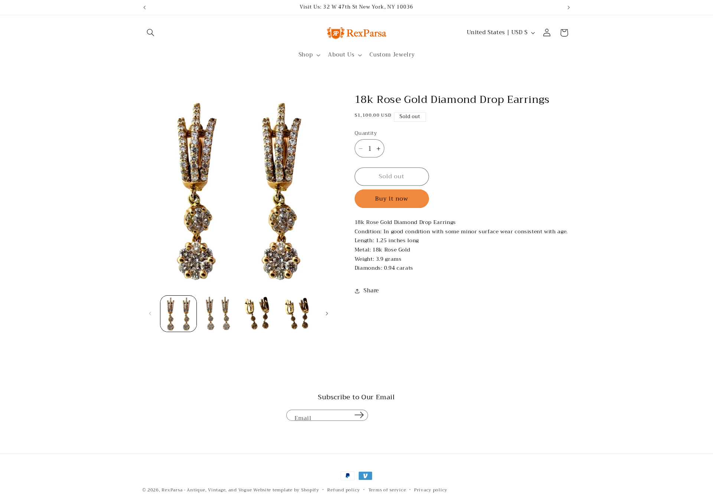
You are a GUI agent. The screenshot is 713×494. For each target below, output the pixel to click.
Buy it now (391, 199)
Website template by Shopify (286, 490)
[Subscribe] (359, 415)
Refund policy (343, 490)
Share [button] (371, 291)
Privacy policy (430, 490)
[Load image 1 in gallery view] (178, 314)
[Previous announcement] (144, 7)
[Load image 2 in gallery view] (218, 314)
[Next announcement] (568, 7)
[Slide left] (150, 313)
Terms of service (387, 490)
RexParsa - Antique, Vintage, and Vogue (207, 490)
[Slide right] (327, 313)
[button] (150, 32)
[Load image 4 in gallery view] (298, 314)
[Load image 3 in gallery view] (258, 314)
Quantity (366, 133)
